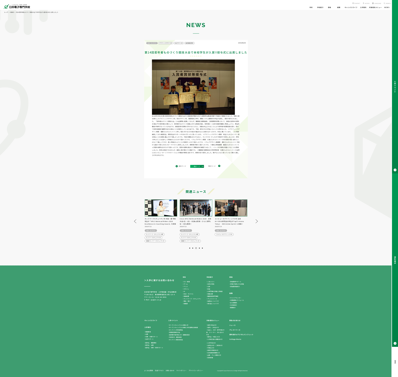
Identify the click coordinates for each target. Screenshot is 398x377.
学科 (311, 7)
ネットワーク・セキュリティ (192, 299)
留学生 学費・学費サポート (154, 347)
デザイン (186, 289)
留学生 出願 (149, 345)
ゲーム (186, 284)
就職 (338, 7)
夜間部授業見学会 (174, 332)
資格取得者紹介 (235, 286)
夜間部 (186, 303)
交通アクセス (159, 370)
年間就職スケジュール (237, 300)
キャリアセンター (235, 298)
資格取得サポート (235, 281)
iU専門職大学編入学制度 (215, 291)
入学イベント (173, 320)
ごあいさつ (210, 281)
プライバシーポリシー (196, 370)
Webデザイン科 (179, 43)
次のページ (211, 166)
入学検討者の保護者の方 (215, 339)
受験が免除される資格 (237, 284)
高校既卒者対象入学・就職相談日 (179, 335)
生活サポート (149, 339)
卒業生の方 (210, 348)
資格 (329, 7)
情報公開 (210, 294)
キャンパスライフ (351, 7)
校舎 (208, 289)
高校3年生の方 (212, 325)
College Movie (235, 339)
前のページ (182, 166)
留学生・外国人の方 (213, 337)
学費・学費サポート (151, 337)
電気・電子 (187, 301)
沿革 (208, 286)
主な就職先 (233, 303)
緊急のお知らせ (235, 320)
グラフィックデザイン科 (165, 43)
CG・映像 (187, 281)
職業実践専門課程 (212, 296)
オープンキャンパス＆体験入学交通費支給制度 (183, 327)
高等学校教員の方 (212, 350)
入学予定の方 (211, 343)
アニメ (186, 286)
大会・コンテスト (152, 43)
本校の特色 (210, 284)
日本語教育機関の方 (213, 353)
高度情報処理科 (189, 43)
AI (184, 291)
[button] (189, 248)
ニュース (232, 325)
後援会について (212, 301)
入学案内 (363, 7)
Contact (357, 3)
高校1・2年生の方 (213, 327)
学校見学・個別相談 (175, 337)
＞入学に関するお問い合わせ (159, 280)
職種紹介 (233, 307)
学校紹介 (320, 7)
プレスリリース (212, 299)
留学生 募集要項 (150, 343)
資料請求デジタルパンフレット (241, 334)
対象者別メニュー (375, 7)
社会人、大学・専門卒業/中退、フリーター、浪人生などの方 (215, 332)
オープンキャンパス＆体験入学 (178, 325)
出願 (146, 334)
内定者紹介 (233, 305)
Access (367, 3)
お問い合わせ (170, 370)
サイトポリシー (181, 370)
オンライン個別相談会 (176, 340)
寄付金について (212, 303)
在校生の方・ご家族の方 (215, 345)
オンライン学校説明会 (176, 330)
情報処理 (186, 296)
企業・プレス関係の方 (214, 355)
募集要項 (148, 332)
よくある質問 (148, 370)
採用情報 (210, 357)
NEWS (387, 7)
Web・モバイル (189, 294)
